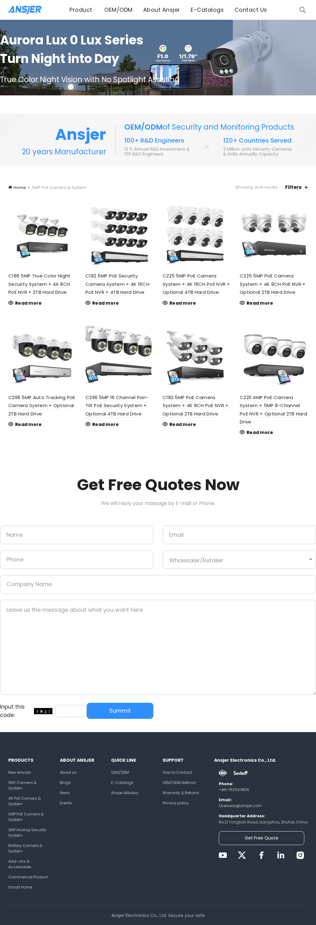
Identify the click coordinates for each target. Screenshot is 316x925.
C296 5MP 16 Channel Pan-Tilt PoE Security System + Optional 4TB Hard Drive (116, 405)
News (65, 792)
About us (68, 772)
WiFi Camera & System (22, 785)
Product (80, 10)
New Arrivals (19, 772)
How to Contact (177, 772)
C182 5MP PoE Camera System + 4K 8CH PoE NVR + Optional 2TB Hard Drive (196, 405)
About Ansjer (161, 10)
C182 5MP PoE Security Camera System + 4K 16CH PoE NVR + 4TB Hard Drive (117, 284)
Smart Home (20, 887)
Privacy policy (176, 803)
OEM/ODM (118, 10)
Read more (28, 303)
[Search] (303, 10)
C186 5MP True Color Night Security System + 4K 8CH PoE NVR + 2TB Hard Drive (39, 284)
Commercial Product (28, 877)
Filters (293, 187)
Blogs (65, 782)
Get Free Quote (261, 838)
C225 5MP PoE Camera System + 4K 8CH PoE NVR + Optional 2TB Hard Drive (273, 284)
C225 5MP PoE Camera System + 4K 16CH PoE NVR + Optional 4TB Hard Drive (196, 284)
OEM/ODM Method (179, 782)
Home (20, 187)
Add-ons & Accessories (19, 864)
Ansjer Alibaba (124, 792)
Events (66, 803)
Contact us (251, 10)
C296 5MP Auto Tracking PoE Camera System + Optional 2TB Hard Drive (41, 405)
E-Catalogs (207, 10)
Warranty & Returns (181, 792)
